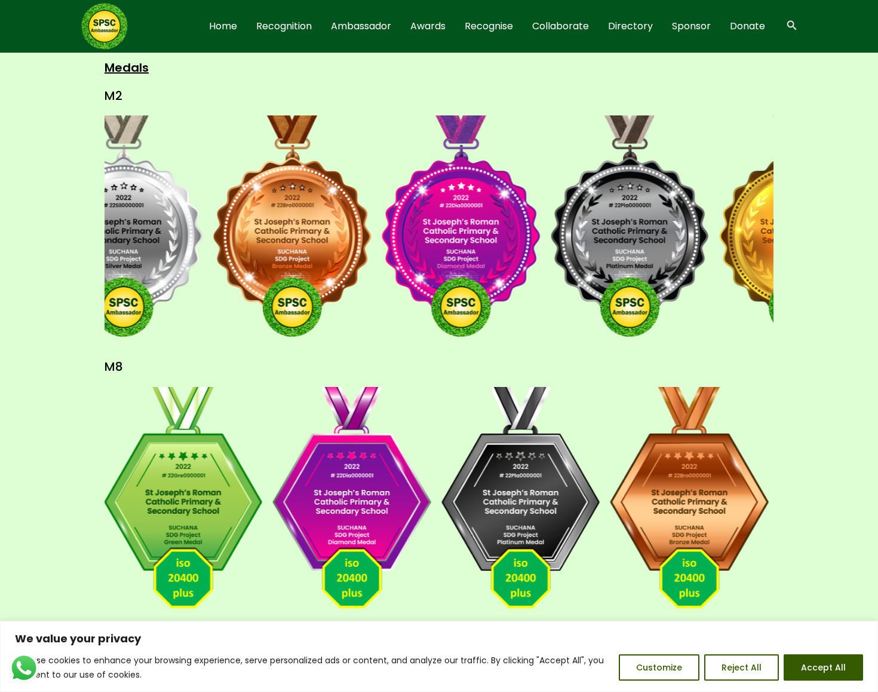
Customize (659, 667)
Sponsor (691, 26)
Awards (428, 26)
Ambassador (361, 26)
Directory (630, 26)
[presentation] (90, 231)
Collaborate (560, 26)
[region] (439, 656)
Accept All (823, 667)
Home (223, 26)
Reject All (742, 667)
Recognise (489, 26)
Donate (747, 26)
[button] (792, 26)
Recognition (284, 26)
